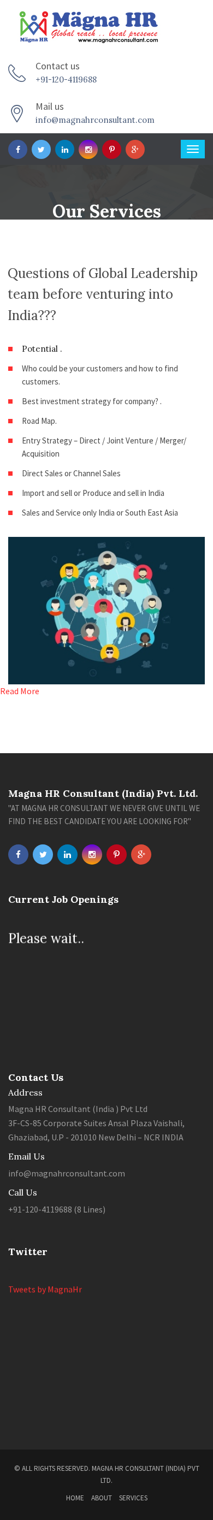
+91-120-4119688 (66, 79)
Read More (19, 690)
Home (75, 1498)
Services (133, 1498)
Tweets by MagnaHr (45, 1286)
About (101, 1498)
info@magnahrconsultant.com (95, 120)
